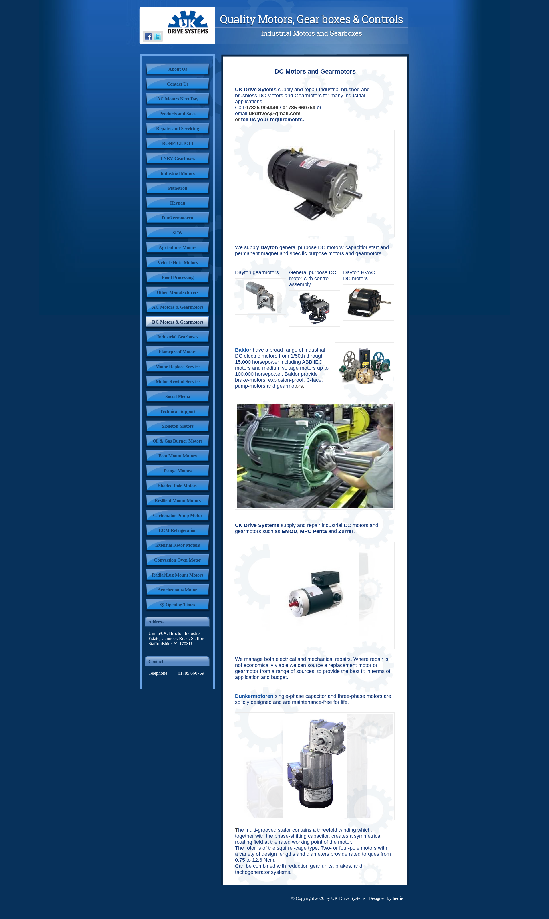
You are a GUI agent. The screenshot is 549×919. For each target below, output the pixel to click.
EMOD (289, 531)
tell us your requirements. (272, 119)
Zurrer (345, 531)
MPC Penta (313, 531)
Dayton (269, 247)
